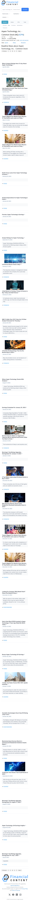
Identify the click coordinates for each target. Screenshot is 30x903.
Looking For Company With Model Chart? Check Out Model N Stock (13, 592)
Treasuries (5, 27)
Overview (5, 25)
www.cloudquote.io (15, 885)
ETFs (19, 22)
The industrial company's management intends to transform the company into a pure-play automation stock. (15, 271)
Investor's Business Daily (8, 607)
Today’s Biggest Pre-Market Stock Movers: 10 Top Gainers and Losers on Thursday (14, 536)
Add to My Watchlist (24, 40)
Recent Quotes (5, 13)
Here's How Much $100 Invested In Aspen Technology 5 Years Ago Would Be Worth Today (13, 623)
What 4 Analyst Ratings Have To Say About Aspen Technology (14, 64)
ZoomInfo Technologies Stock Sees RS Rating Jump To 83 (15, 713)
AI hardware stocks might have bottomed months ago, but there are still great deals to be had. (15, 300)
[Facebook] (13, 895)
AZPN (21, 34)
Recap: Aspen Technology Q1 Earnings (13, 654)
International (19, 25)
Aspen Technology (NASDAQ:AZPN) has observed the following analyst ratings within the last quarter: (14, 245)
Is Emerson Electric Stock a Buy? (12, 264)
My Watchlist (16, 13)
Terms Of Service (16, 890)
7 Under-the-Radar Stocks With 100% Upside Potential (15, 683)
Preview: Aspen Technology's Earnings (13, 214)
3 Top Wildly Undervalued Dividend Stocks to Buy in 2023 (15, 477)
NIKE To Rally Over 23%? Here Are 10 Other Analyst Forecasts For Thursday (14, 320)
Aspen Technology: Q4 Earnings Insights (14, 825)
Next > (19, 51)
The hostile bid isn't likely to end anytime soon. (15, 444)
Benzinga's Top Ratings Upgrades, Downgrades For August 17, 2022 (12, 801)
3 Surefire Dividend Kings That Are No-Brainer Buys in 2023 (13, 351)
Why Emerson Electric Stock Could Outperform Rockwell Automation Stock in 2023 (14, 505)
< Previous (4, 51)
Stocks (12, 22)
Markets (5, 22)
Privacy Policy (24, 888)
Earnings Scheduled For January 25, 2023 (14, 407)
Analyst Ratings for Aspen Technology (13, 238)
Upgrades (6, 861)
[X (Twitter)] (9, 895)
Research (23, 42)
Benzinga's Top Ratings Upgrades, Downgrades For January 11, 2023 (12, 452)
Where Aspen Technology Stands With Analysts (13, 380)
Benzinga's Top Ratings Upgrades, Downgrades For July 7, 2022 (11, 854)
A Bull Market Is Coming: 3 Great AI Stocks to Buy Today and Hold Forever (15, 291)
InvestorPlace (6, 130)
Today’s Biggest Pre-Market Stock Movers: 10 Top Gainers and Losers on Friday (14, 117)
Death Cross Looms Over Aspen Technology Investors (14, 173)
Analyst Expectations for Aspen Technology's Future (15, 198)
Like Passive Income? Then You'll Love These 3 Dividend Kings (14, 89)
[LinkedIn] (16, 895)
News (9, 25)
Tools (25, 22)
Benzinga (5, 74)
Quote (6, 42)
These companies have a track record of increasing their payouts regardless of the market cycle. (14, 97)
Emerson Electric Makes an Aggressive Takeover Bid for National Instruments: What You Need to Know (14, 437)
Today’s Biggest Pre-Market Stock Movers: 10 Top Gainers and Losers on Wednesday (14, 564)
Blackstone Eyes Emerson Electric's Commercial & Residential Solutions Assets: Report (14, 742)
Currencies (13, 25)
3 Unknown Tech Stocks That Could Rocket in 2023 (15, 773)
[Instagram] (20, 895)
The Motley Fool (6, 102)
